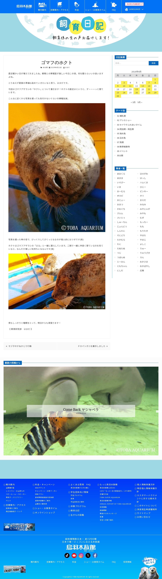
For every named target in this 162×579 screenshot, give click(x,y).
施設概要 (103, 510)
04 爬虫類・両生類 (125, 129)
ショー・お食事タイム (46, 508)
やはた (143, 235)
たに (119, 244)
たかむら (121, 239)
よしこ (143, 244)
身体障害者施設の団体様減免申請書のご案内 (44, 499)
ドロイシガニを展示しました (91, 346)
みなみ (143, 204)
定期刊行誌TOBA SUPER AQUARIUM (110, 495)
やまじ (143, 239)
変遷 (101, 517)
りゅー (143, 248)
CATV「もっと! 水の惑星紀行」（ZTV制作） (116, 491)
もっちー (144, 222)
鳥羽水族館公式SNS (107, 488)
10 (124, 85)
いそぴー (121, 182)
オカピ (120, 195)
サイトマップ (143, 513)
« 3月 (133, 102)
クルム (120, 213)
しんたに (121, 230)
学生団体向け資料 (77, 502)
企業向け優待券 (41, 504)
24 (124, 92)
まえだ (143, 200)
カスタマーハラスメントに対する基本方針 (147, 498)
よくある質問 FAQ (81, 484)
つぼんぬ (121, 257)
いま (119, 187)
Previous (2, 411)
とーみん (121, 261)
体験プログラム (78, 506)
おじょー (121, 200)
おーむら (121, 191)
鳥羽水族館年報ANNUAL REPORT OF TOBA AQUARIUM (115, 502)
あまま (120, 178)
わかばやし (145, 266)
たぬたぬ (121, 248)
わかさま (144, 261)
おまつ (120, 204)
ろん (142, 257)
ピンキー (144, 191)
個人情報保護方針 (146, 484)
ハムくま (144, 182)
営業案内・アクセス (16, 505)
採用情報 (103, 507)
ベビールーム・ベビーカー (16, 494)
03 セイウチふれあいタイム (129, 124)
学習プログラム (77, 495)
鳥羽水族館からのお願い (80, 488)
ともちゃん (122, 266)
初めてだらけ (81, 410)
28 (149, 92)
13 (143, 85)
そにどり (121, 235)
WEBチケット (40, 488)
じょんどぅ (122, 226)
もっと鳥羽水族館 (109, 484)
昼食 (72, 498)
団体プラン (39, 494)
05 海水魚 (121, 133)
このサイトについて (147, 505)
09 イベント (122, 151)
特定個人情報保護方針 (147, 490)
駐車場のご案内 (12, 508)
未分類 (45, 67)
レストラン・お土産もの (15, 491)
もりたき (144, 230)
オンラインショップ (45, 512)
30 (118, 96)
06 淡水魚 (121, 137)
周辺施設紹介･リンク (14, 511)
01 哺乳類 (121, 115)
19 (136, 89)
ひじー (143, 187)
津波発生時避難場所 (147, 509)
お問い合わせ (143, 516)
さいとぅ (121, 217)
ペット (8, 500)
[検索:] (136, 63)
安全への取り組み (106, 520)
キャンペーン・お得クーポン (46, 491)
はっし (143, 178)
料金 (74, 561)
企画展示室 (10, 488)
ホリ (142, 195)
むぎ (142, 217)
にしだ (120, 270)
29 (155, 92)
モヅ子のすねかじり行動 (20, 346)
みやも (143, 213)
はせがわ (144, 173)
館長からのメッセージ (108, 513)
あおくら (121, 173)
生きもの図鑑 (77, 514)
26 (136, 92)
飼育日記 (75, 510)
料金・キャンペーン (45, 484)
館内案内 (10, 484)
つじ (119, 252)
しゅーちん (122, 222)
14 (149, 85)
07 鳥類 (120, 142)
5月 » (139, 102)
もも (142, 226)
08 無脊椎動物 (123, 146)
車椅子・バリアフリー (14, 497)
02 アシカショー (124, 120)
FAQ (114, 561)
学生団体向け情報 (79, 492)
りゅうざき (145, 252)
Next (157, 411)
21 (149, 89)
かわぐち (121, 209)
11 (130, 85)
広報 (142, 270)
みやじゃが (145, 209)
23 (118, 92)
